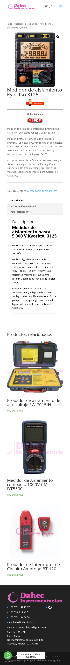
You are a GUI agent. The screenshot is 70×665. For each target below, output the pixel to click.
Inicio (9, 23)
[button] (58, 37)
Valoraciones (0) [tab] (19, 211)
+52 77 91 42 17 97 (19, 607)
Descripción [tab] (17, 200)
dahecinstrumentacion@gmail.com (27, 627)
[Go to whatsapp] (8, 655)
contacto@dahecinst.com (22, 622)
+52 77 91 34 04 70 (19, 617)
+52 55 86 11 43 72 (19, 612)
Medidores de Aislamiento (27, 23)
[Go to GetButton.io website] (8, 662)
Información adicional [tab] (23, 206)
